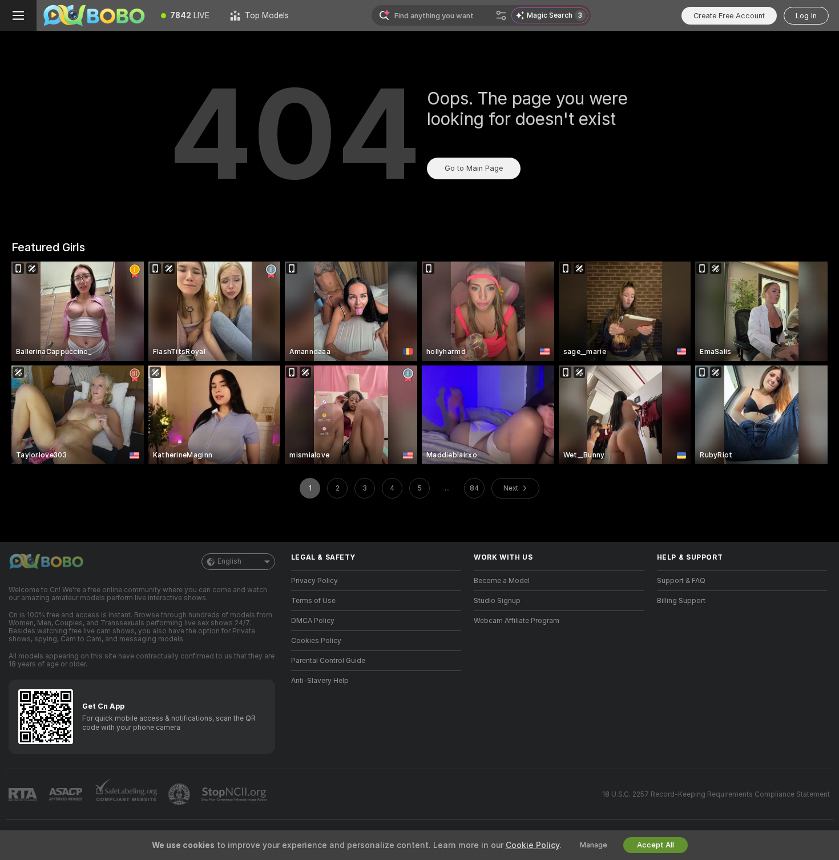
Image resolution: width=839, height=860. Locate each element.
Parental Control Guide (328, 661)
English (229, 561)
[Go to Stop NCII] (235, 794)
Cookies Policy (316, 641)
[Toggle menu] (18, 15)
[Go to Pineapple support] (180, 794)
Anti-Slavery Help (320, 681)
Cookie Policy (532, 845)
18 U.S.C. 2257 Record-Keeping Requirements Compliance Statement (716, 794)
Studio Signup (497, 601)
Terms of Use (313, 601)
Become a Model (502, 581)
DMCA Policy (312, 621)
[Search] (501, 15)
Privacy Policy (314, 581)
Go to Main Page (474, 168)
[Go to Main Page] (94, 15)
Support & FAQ (681, 581)
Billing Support (681, 601)
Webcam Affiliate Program (516, 621)
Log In (806, 15)
